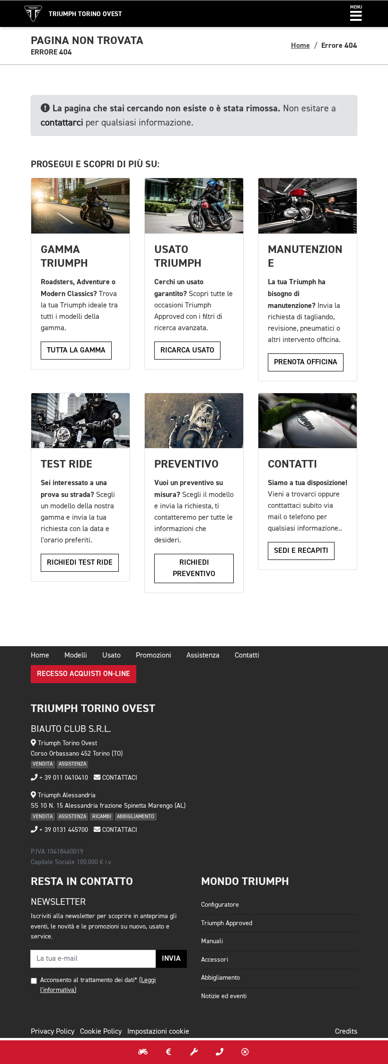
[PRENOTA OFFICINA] (194, 1052)
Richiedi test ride (80, 563)
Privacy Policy (52, 1032)
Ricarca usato (187, 350)
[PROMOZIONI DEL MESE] (168, 1052)
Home (300, 45)
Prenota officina (305, 362)
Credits (346, 1032)
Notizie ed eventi (224, 996)
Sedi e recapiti (301, 551)
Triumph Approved (226, 923)
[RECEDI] (245, 1052)
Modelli (75, 655)
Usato (111, 655)
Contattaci (118, 778)
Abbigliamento (220, 977)
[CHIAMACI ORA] (219, 1052)
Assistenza (203, 655)
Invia (171, 959)
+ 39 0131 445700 (62, 830)
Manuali (212, 941)
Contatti (247, 655)
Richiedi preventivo (194, 568)
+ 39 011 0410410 (62, 778)
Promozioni (153, 655)
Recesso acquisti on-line (83, 674)
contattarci (62, 122)
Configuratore (220, 905)
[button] (356, 14)
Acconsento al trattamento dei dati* (88, 980)
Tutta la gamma (76, 350)
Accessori (214, 959)
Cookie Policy (101, 1032)
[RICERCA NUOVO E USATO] (143, 1052)
